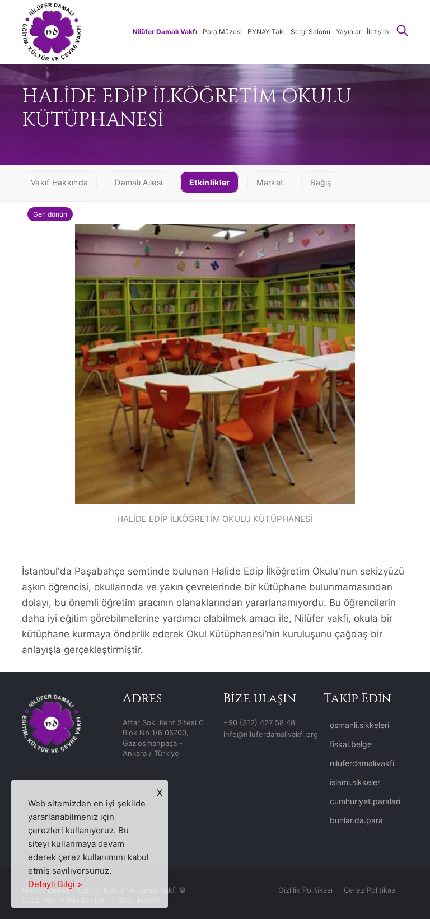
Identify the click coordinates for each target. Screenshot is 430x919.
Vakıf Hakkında (59, 182)
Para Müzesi (222, 31)
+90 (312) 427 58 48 (259, 722)
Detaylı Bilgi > (55, 884)
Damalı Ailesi (138, 182)
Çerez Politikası (370, 889)
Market (269, 182)
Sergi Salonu (310, 31)
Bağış (320, 182)
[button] (402, 31)
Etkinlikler (209, 182)
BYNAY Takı (266, 31)
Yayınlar (348, 31)
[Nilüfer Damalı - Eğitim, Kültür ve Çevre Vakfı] (51, 30)
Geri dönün (50, 214)
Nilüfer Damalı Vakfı (165, 31)
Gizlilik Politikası (305, 889)
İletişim (378, 31)
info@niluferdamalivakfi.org (270, 734)
